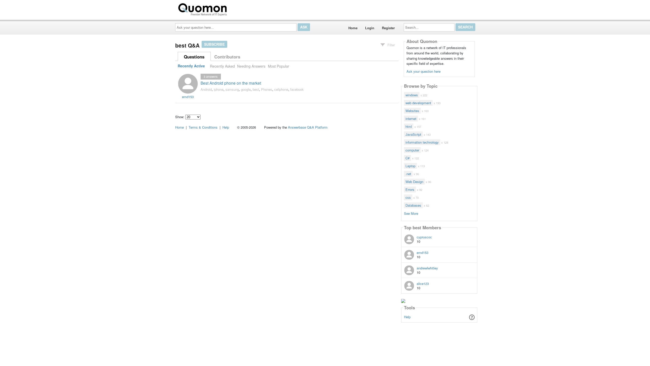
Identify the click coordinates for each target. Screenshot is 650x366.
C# (407, 158)
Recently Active (191, 66)
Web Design (414, 181)
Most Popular (278, 66)
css (408, 197)
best (256, 89)
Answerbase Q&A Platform (308, 127)
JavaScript (413, 134)
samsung (232, 89)
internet (410, 118)
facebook (297, 89)
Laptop (410, 165)
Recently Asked (222, 66)
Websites (412, 110)
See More (411, 213)
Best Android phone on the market (231, 83)
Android (206, 89)
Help (407, 316)
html (408, 126)
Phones (266, 89)
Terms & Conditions (203, 127)
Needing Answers (251, 66)
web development (418, 102)
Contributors (227, 57)
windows (411, 95)
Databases (413, 205)
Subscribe (214, 44)
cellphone (281, 89)
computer (412, 150)
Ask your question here (424, 71)
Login (369, 27)
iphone (218, 89)
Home (353, 27)
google (246, 89)
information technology (422, 142)
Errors (409, 189)
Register (388, 27)
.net (408, 173)
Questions (194, 57)
